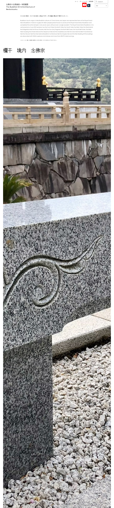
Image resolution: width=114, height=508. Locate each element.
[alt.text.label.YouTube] (84, 5)
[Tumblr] (88, 5)
